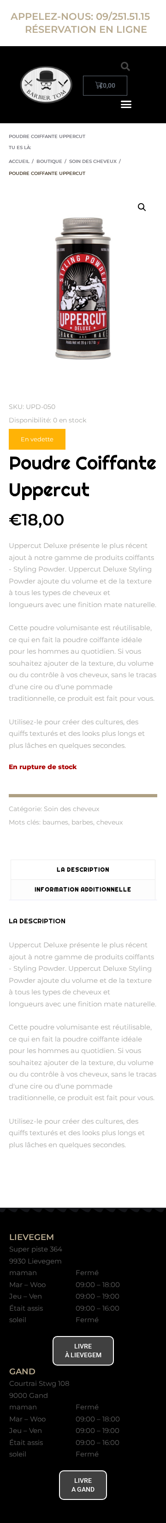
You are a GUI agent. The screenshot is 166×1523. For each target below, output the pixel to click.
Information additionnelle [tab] (83, 889)
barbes (82, 822)
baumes (55, 822)
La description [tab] (83, 869)
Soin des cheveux (93, 161)
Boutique (49, 161)
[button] (125, 66)
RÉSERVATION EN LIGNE (86, 29)
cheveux (109, 822)
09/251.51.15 (124, 16)
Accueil (19, 161)
